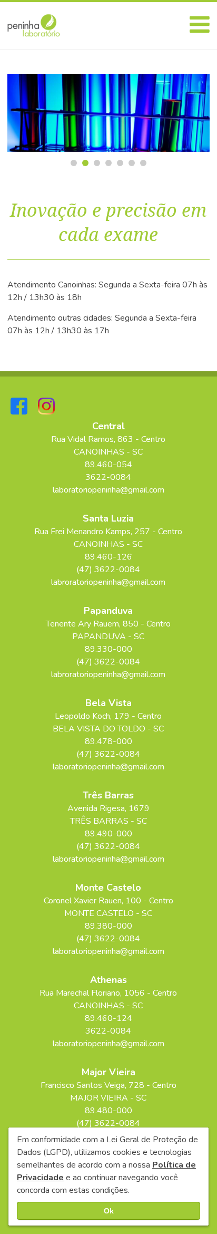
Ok (109, 1211)
